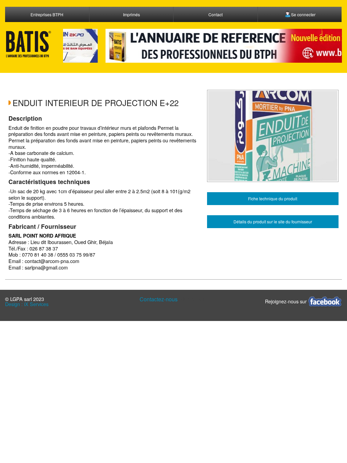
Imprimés (131, 14)
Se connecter (303, 14)
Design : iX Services (26, 303)
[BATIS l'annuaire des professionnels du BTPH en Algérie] (29, 44)
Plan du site (193, 299)
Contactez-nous (159, 299)
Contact (215, 14)
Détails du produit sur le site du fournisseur (272, 221)
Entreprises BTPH (46, 14)
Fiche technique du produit (272, 198)
